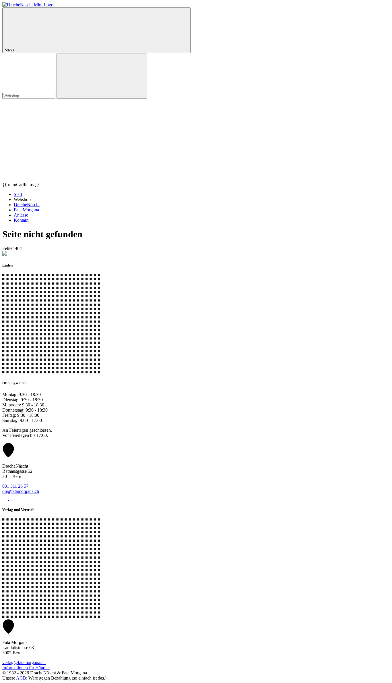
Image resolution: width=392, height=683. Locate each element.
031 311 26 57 (15, 486)
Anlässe (21, 215)
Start (18, 194)
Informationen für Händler (26, 667)
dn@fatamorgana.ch (20, 491)
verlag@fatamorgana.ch (24, 662)
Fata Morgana (26, 209)
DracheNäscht (27, 204)
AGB (21, 678)
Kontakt (21, 220)
